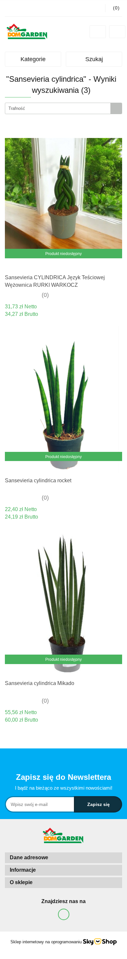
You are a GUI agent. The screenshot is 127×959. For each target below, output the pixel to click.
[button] (63, 857)
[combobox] (63, 108)
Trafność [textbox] (16, 108)
